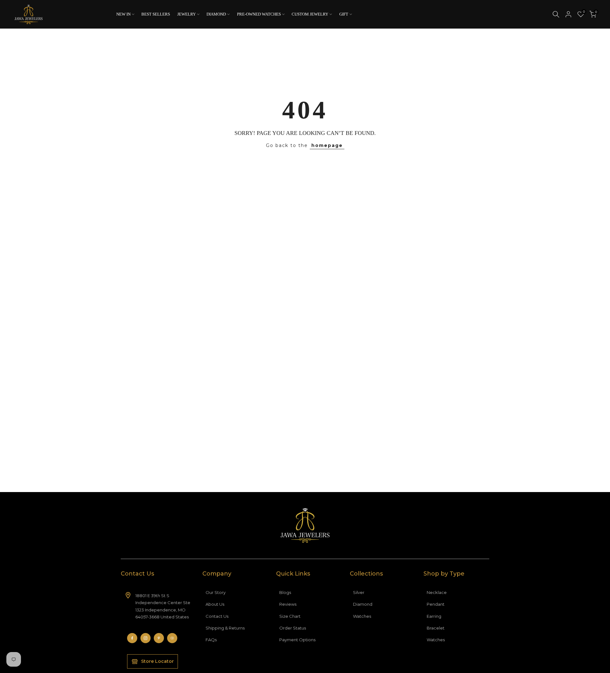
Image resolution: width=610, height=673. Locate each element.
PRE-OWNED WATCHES (259, 14)
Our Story (216, 592)
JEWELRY (186, 14)
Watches (362, 616)
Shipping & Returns (225, 627)
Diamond (362, 604)
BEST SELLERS (155, 14)
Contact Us (217, 616)
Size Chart (290, 616)
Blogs (285, 592)
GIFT (343, 14)
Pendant (435, 604)
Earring (434, 616)
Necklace (437, 592)
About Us (215, 604)
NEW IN (123, 14)
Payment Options (297, 639)
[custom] (132, 638)
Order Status (292, 627)
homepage (327, 145)
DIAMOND (216, 14)
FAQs (211, 639)
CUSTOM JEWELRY (310, 14)
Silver (358, 592)
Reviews (287, 604)
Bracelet (435, 627)
